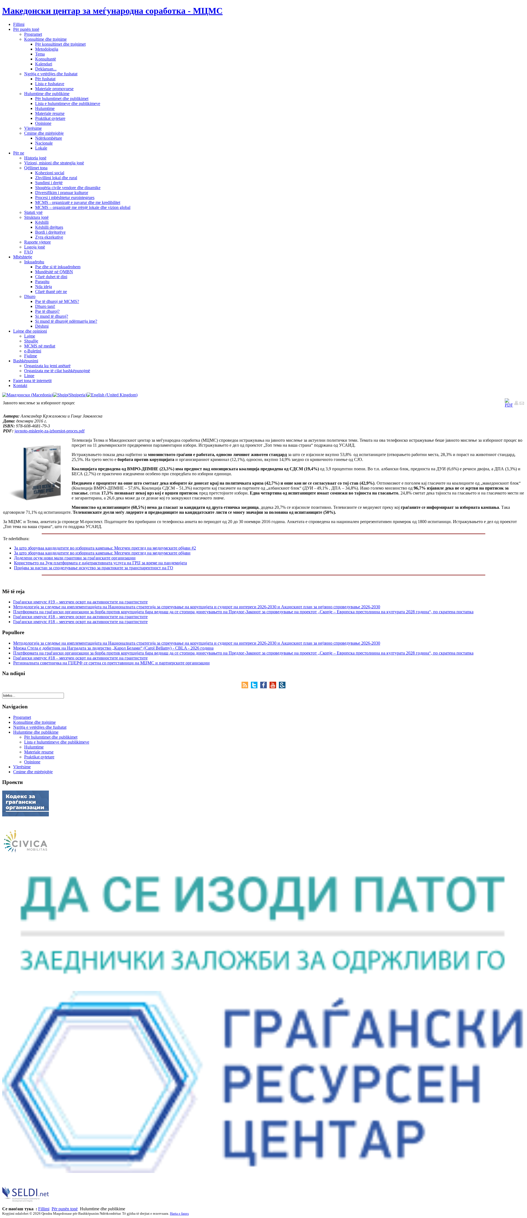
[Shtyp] (516, 403)
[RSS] (246, 686)
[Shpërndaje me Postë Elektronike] (522, 403)
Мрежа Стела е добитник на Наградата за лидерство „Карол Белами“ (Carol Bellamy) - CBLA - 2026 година (113, 648)
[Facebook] (265, 686)
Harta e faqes (179, 1213)
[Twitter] (255, 686)
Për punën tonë (65, 1208)
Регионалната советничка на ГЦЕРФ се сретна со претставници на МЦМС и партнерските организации (111, 663)
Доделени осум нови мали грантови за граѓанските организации (75, 558)
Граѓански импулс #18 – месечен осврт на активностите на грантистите (80, 616)
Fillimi (43, 1208)
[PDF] (509, 405)
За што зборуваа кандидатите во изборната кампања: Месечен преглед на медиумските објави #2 (105, 548)
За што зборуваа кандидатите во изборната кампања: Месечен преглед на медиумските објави (102, 553)
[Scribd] (282, 686)
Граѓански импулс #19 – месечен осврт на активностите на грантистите (80, 602)
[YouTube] (274, 686)
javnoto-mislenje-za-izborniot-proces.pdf (50, 431)
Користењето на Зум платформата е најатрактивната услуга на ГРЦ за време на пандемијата (100, 562)
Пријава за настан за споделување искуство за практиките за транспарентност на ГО (93, 567)
